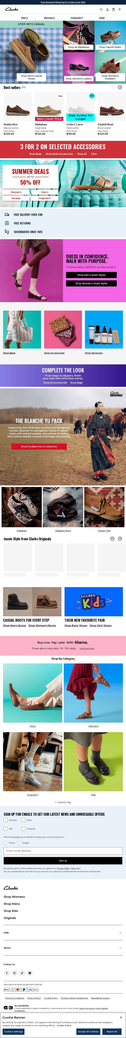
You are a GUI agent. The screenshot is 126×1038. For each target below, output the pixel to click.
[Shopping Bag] (113, 9)
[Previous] (112, 87)
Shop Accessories (54, 353)
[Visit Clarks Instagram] (14, 984)
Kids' (102, 17)
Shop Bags (35, 153)
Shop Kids (11, 921)
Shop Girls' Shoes (101, 636)
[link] (18, 115)
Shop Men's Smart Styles (91, 275)
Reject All (112, 1031)
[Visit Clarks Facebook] (7, 984)
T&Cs (94, 153)
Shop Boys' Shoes (76, 636)
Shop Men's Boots (14, 636)
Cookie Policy (51, 1008)
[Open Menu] (119, 9)
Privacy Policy (63, 879)
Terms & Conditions (14, 1008)
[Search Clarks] (101, 9)
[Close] (121, 1017)
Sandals (16, 198)
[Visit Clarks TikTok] (22, 984)
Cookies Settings (13, 1031)
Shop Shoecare (93, 353)
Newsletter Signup (100, 1008)
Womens (13, 831)
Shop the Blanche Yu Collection (39, 446)
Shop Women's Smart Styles (91, 283)
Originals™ (77, 17)
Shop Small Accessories (59, 153)
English (26, 853)
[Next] (120, 87)
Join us (63, 871)
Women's (49, 17)
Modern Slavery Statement (74, 1008)
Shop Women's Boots (42, 636)
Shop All (82, 153)
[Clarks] (12, 9)
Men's (24, 17)
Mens (29, 831)
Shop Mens (12, 914)
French (12, 853)
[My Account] (107, 9)
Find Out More (87, 659)
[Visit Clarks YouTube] (30, 984)
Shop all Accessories (55, 382)
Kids (10, 839)
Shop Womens (14, 907)
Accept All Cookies (88, 1031)
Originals (31, 839)
